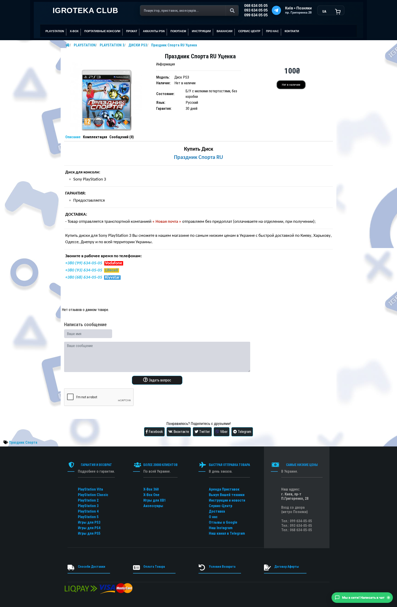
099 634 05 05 (256, 15)
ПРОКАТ (131, 31)
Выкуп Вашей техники (226, 495)
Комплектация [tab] (95, 137)
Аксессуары (153, 506)
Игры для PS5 (89, 533)
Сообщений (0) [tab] (121, 137)
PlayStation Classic (93, 495)
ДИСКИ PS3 (137, 45)
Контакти (292, 31)
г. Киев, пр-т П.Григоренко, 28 (295, 496)
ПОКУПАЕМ (178, 31)
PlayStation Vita (90, 489)
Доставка (217, 511)
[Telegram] (276, 10)
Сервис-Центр (220, 506)
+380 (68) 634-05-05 (83, 277)
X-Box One (151, 495)
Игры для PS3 (89, 522)
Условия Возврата (222, 566)
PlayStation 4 (88, 511)
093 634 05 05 (256, 10)
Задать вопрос (159, 380)
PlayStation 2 (88, 500)
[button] (362, 597)
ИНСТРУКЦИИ (201, 31)
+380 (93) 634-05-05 (83, 270)
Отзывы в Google (223, 522)
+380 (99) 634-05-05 (83, 263)
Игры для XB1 (154, 500)
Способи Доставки (91, 566)
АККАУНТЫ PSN (154, 31)
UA (324, 11)
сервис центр (249, 31)
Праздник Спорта (23, 442)
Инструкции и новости (227, 500)
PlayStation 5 (88, 517)
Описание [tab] (73, 137)
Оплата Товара (154, 566)
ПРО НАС (272, 31)
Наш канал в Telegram (227, 533)
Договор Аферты (286, 566)
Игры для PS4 (89, 528)
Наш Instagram (221, 528)
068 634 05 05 (256, 6)
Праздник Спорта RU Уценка (174, 45)
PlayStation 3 (88, 506)
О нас (213, 517)
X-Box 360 (151, 489)
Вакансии (225, 31)
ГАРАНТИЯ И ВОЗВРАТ (96, 465)
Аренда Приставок (224, 489)
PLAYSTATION (85, 45)
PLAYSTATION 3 (112, 45)
